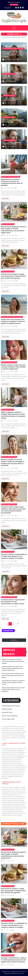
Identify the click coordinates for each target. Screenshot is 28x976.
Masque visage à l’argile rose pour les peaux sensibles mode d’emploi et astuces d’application (13, 366)
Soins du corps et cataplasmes (10, 715)
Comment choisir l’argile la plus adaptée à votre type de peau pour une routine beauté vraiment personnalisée (13, 509)
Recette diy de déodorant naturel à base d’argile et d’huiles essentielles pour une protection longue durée (13, 229)
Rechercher (8, 631)
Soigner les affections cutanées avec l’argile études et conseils (12, 143)
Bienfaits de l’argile (7, 709)
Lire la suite (5, 198)
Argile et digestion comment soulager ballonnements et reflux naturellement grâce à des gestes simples (12, 77)
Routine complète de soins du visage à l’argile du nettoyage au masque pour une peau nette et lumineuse (12, 462)
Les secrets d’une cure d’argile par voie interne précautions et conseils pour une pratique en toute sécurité (13, 99)
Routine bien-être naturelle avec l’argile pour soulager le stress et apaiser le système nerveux (12, 54)
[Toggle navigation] (14, 28)
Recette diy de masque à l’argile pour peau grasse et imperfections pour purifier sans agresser (13, 276)
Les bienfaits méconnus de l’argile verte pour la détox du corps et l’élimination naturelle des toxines (13, 120)
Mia (6, 59)
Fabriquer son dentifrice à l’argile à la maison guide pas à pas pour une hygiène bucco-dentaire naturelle (13, 959)
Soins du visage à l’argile (8, 719)
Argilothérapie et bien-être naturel (11, 706)
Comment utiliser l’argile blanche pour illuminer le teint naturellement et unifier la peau (13, 601)
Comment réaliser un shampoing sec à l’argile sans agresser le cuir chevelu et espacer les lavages (14, 556)
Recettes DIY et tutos (7, 712)
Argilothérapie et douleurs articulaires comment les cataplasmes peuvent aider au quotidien (12, 182)
